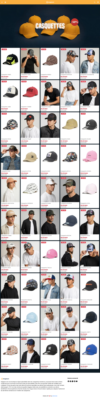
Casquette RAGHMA (7, 300)
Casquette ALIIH (5, 171)
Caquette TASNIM (26, 107)
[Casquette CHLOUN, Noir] (10, 318)
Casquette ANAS (65, 332)
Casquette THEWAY (66, 364)
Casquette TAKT (25, 332)
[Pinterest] (75, 381)
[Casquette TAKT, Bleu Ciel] (30, 318)
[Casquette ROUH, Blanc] (10, 125)
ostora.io (54, 396)
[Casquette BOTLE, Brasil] (69, 157)
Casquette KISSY (45, 171)
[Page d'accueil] (50, 2)
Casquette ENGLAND (86, 300)
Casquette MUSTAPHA (7, 203)
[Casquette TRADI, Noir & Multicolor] (89, 93)
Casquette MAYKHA (66, 74)
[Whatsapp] (73, 381)
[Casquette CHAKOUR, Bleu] (30, 350)
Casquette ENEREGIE (27, 203)
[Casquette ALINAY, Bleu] (50, 93)
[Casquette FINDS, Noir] (10, 60)
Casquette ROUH (6, 139)
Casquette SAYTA (66, 107)
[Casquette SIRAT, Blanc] (10, 253)
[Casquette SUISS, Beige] (69, 125)
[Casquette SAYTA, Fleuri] (69, 93)
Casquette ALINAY (46, 107)
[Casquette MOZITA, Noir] (30, 286)
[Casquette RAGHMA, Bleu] (10, 286)
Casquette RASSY (6, 364)
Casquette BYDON (66, 235)
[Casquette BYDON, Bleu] (69, 221)
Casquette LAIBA (6, 107)
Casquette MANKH (26, 268)
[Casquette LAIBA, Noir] (10, 93)
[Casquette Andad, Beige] (10, 221)
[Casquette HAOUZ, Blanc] (50, 318)
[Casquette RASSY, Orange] (10, 350)
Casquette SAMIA (46, 203)
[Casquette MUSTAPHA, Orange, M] (10, 189)
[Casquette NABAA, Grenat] (50, 60)
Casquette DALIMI (85, 139)
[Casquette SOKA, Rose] (89, 189)
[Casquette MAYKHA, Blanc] (69, 60)
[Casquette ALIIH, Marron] (10, 157)
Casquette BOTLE (66, 171)
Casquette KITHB (26, 171)
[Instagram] (71, 381)
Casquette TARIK (46, 139)
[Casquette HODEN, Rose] (89, 157)
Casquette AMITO (85, 332)
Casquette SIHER (45, 364)
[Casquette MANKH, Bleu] (30, 253)
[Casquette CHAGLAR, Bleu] (89, 350)
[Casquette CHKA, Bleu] (30, 60)
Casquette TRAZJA (46, 268)
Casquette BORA (26, 235)
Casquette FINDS (6, 74)
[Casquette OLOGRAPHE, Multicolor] (89, 60)
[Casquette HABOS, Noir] (69, 253)
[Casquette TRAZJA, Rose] (50, 253)
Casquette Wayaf (26, 139)
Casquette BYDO (85, 235)
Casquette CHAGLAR (86, 364)
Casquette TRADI (85, 107)
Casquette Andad (6, 235)
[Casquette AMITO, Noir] (89, 318)
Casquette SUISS (65, 139)
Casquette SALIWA (85, 268)
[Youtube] (77, 381)
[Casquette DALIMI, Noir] (89, 125)
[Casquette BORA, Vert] (30, 221)
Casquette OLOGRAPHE (87, 74)
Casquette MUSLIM (46, 235)
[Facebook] (69, 381)
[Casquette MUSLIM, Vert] (50, 221)
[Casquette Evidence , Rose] (69, 286)
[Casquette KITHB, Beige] (30, 157)
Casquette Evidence (66, 300)
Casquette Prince (46, 300)
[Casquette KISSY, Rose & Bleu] (50, 157)
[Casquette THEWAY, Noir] (69, 350)
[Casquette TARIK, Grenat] (50, 125)
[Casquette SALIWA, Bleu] (89, 253)
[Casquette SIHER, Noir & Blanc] (50, 350)
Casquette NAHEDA (66, 203)
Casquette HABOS (66, 268)
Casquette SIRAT (6, 268)
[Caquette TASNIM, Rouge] (30, 93)
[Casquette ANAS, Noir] (69, 318)
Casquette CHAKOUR (27, 364)
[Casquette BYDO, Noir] (89, 221)
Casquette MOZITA (26, 300)
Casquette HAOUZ (46, 332)
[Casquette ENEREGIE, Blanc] (30, 189)
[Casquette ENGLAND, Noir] (89, 286)
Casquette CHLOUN (6, 332)
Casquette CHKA (26, 74)
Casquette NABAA (46, 74)
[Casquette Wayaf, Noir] (30, 125)
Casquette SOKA (85, 203)
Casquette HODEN (85, 171)
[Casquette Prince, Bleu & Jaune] (50, 286)
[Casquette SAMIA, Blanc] (50, 189)
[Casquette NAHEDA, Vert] (69, 189)
